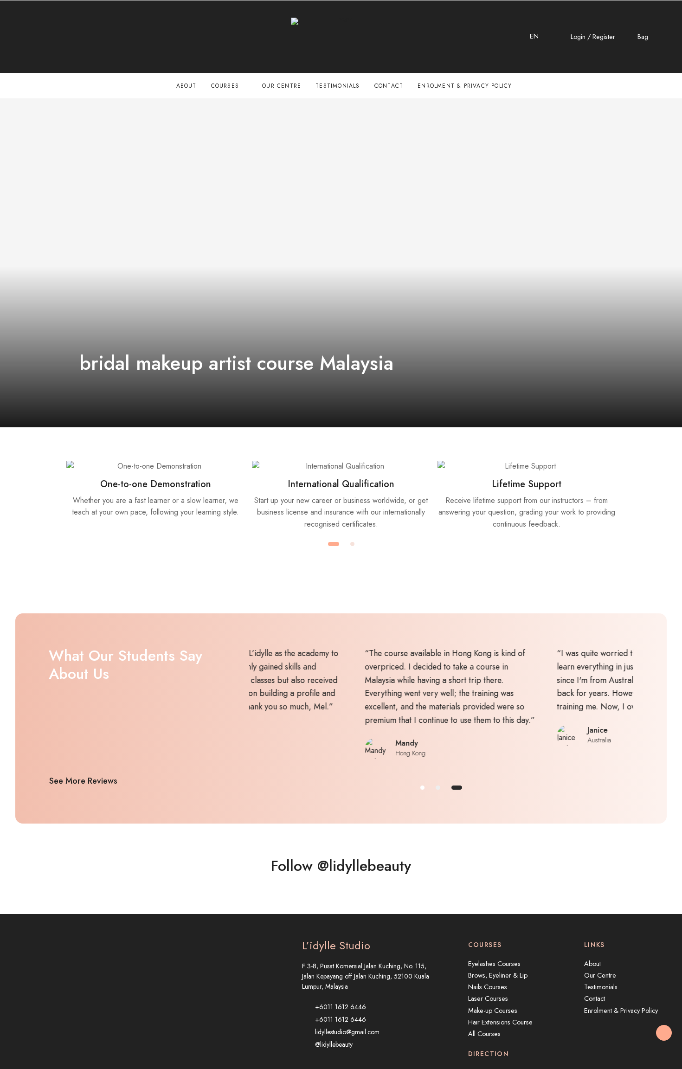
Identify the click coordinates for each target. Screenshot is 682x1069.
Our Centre (281, 86)
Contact (388, 86)
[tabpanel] (155, 489)
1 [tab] (333, 544)
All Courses (484, 1033)
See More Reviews (83, 781)
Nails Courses (487, 987)
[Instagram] (38, 36)
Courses (225, 86)
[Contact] (18, 36)
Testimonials (337, 86)
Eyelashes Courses (494, 963)
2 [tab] (352, 544)
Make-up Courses (492, 1010)
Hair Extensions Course (500, 1022)
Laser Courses (488, 998)
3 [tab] (456, 788)
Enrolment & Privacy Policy (465, 86)
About (186, 86)
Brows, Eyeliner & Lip (498, 975)
